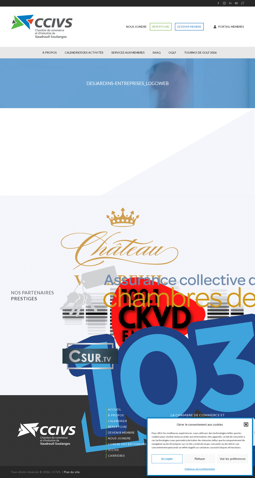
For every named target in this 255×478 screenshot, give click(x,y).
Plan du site (72, 472)
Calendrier (117, 421)
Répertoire (117, 426)
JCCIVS (113, 450)
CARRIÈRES (116, 455)
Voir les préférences (233, 458)
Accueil (114, 409)
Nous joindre (119, 438)
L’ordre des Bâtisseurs (127, 444)
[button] (246, 424)
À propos (116, 415)
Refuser (200, 458)
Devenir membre (121, 432)
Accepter (167, 458)
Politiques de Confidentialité (200, 468)
